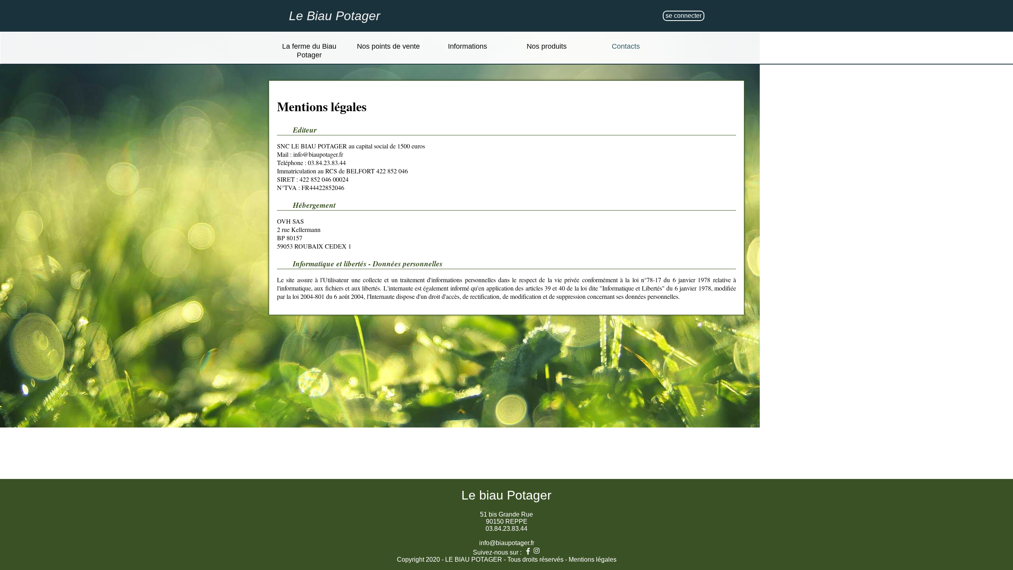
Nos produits (547, 46)
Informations (467, 46)
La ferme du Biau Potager (309, 50)
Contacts (626, 46)
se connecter (684, 15)
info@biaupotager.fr (506, 543)
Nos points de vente (388, 46)
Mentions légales (593, 559)
